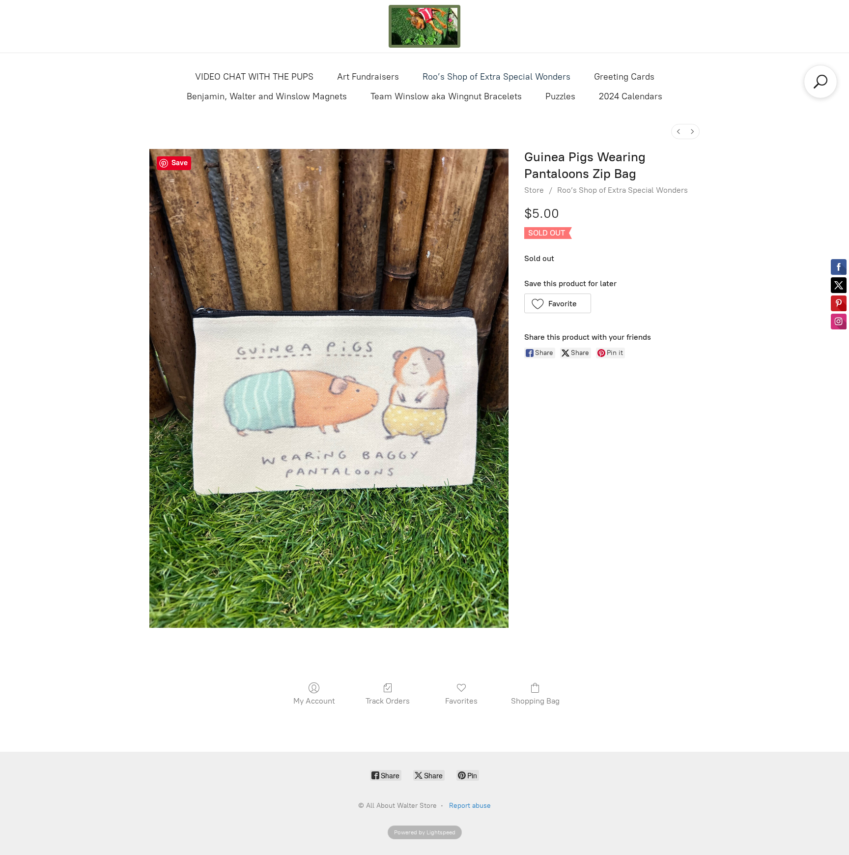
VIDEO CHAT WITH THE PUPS (254, 76)
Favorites (461, 701)
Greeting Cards (624, 76)
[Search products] (820, 81)
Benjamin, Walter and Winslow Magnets (267, 96)
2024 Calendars (630, 96)
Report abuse (470, 805)
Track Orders (388, 701)
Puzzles (560, 96)
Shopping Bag (535, 701)
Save (179, 162)
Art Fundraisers (368, 76)
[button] (558, 303)
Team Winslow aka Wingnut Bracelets (446, 96)
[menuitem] (678, 131)
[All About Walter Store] (424, 26)
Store (534, 190)
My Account (314, 701)
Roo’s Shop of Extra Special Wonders (496, 76)
